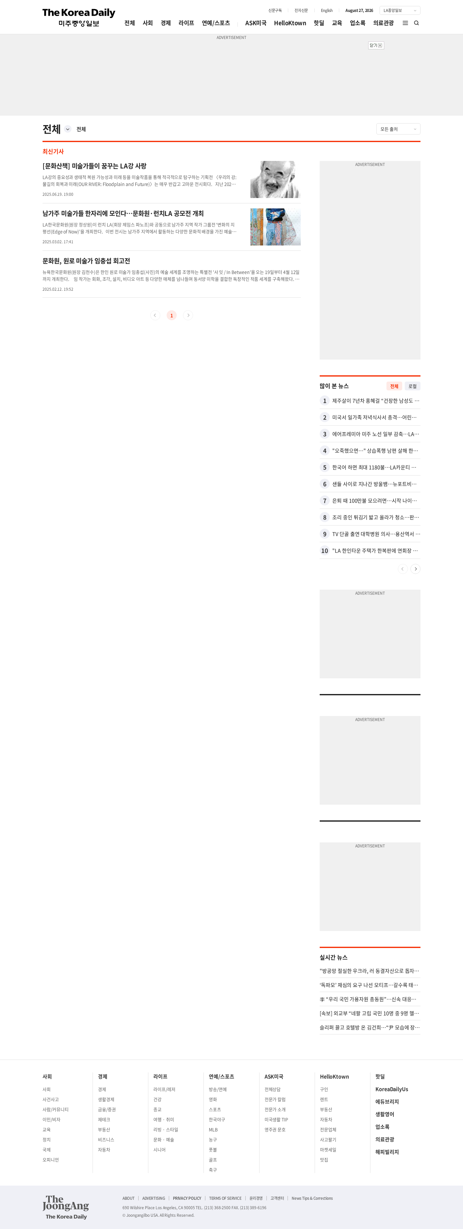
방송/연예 (218, 1089)
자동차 (104, 1149)
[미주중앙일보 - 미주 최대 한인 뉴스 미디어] (79, 17)
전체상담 (273, 1089)
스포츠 (215, 1109)
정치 (47, 1139)
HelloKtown (290, 23)
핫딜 (319, 23)
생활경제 (106, 1099)
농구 (213, 1139)
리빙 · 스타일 (165, 1129)
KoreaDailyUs (391, 1089)
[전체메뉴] (405, 23)
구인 (324, 1089)
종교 (157, 1109)
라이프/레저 (164, 1089)
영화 (213, 1099)
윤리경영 (256, 1198)
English (327, 10)
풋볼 (213, 1149)
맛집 (324, 1159)
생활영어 (384, 1114)
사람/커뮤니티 (56, 1109)
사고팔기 (328, 1139)
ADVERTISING (153, 1198)
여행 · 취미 (163, 1119)
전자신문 (301, 10)
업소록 (358, 23)
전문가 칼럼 (275, 1099)
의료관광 (383, 23)
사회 (148, 23)
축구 (213, 1169)
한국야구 (217, 1119)
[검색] (416, 23)
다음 (415, 569)
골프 (213, 1159)
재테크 (104, 1119)
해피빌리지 (387, 1151)
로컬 (413, 386)
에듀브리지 (387, 1101)
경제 (166, 23)
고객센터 (277, 1198)
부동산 (104, 1129)
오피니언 (51, 1159)
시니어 (159, 1149)
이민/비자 (51, 1119)
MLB (213, 1129)
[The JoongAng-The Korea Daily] (66, 1207)
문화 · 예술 (163, 1139)
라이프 (186, 23)
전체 (129, 23)
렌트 (324, 1099)
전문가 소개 (275, 1109)
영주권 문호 (275, 1129)
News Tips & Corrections (312, 1198)
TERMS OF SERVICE (225, 1198)
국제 (47, 1149)
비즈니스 (106, 1139)
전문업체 (328, 1129)
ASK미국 (255, 23)
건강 (157, 1099)
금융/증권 (107, 1109)
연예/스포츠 (216, 23)
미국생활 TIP (277, 1119)
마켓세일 (328, 1149)
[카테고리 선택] (67, 129)
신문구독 (275, 10)
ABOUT (128, 1198)
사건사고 (51, 1099)
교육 (337, 23)
